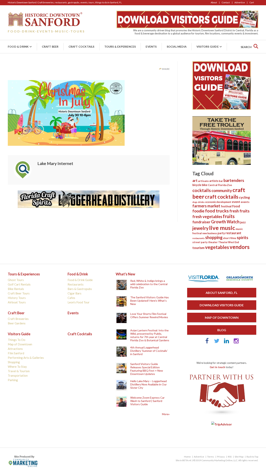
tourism (198, 248)
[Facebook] (207, 342)
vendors (239, 247)
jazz (243, 222)
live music (222, 227)
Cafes (71, 297)
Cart (251, 2)
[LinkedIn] (226, 342)
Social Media (177, 46)
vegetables (217, 247)
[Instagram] (236, 342)
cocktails (201, 190)
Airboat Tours (17, 302)
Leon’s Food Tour (79, 302)
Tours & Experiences (120, 46)
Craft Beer (50, 46)
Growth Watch (225, 221)
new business (209, 233)
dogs (194, 202)
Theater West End (228, 242)
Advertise (239, 2)
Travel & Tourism (19, 371)
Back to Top (252, 456)
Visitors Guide (207, 46)
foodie (198, 210)
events (245, 201)
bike (204, 185)
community (221, 190)
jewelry (200, 228)
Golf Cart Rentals (19, 284)
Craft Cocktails (81, 46)
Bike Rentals (16, 289)
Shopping (14, 362)
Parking (13, 380)
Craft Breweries (18, 318)
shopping (213, 237)
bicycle (196, 185)
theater (213, 242)
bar (221, 180)
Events (151, 46)
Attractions (15, 348)
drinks (201, 202)
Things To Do (16, 339)
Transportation (18, 375)
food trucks (217, 210)
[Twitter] (217, 342)
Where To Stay (17, 366)
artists (213, 180)
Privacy (221, 456)
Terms (210, 456)
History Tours (17, 297)
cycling (244, 197)
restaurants (198, 238)
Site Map (239, 456)
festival (226, 206)
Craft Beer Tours (19, 293)
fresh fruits (239, 211)
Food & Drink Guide (80, 280)
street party (200, 242)
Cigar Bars (74, 293)
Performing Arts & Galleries (26, 357)
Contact (226, 2)
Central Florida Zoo (220, 185)
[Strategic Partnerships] (221, 415)
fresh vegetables (207, 216)
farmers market (206, 205)
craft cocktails (221, 197)
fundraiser (201, 222)
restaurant (233, 233)
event (236, 201)
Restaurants (76, 284)
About (214, 2)
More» (166, 414)
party (221, 233)
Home (187, 456)
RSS (230, 456)
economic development (218, 202)
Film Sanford (16, 353)
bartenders (234, 180)
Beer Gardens (17, 323)
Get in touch (217, 367)
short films (229, 238)
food (236, 206)
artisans (203, 180)
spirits (242, 237)
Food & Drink (18, 46)
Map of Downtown (20, 344)
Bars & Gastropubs (80, 289)
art (194, 180)
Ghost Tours (16, 280)
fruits (229, 216)
